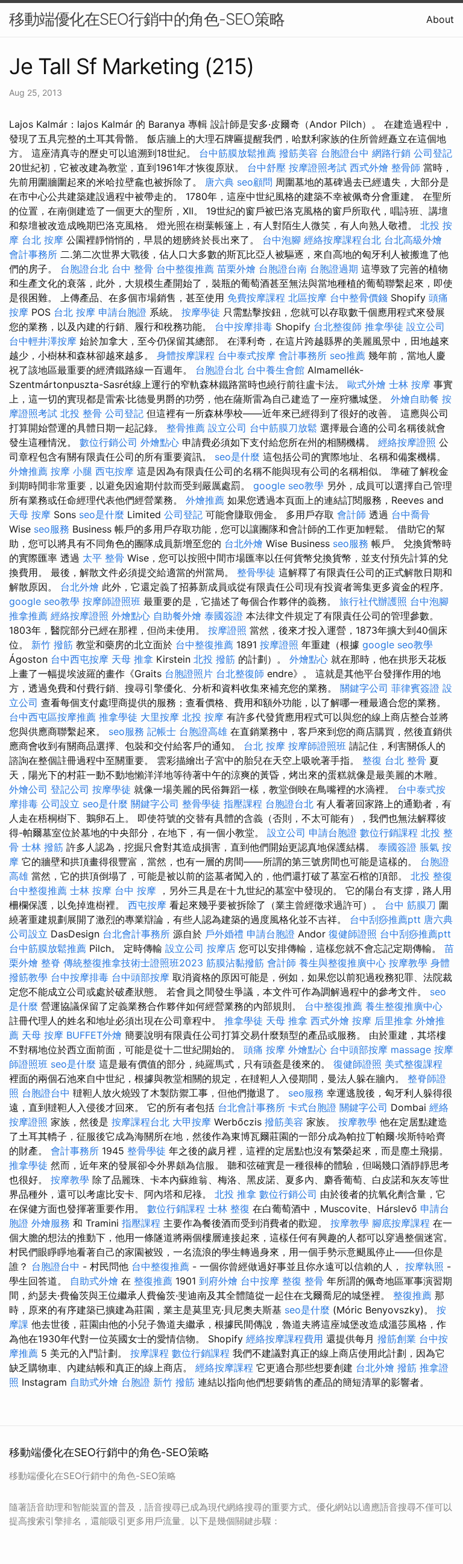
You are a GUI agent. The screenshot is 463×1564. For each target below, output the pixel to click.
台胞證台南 (283, 269)
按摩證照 (227, 630)
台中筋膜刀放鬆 (283, 428)
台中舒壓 (266, 167)
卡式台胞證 (312, 1107)
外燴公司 (28, 789)
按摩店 (221, 948)
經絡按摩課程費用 (284, 1339)
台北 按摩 (42, 240)
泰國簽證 (223, 616)
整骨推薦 (185, 428)
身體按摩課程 (186, 355)
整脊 (50, 963)
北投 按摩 (203, 717)
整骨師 (405, 167)
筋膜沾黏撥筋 (235, 963)
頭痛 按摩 (264, 1049)
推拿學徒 (384, 327)
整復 (372, 760)
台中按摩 (260, 1281)
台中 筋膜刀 (410, 905)
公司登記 (433, 153)
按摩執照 (424, 1266)
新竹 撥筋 (52, 645)
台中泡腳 (281, 240)
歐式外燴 (366, 384)
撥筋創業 (396, 1339)
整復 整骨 (303, 1281)
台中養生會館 (275, 370)
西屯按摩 (114, 471)
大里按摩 (159, 717)
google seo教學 (288, 486)
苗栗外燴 (236, 269)
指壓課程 (243, 804)
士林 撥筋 (42, 847)
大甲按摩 (191, 1122)
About (440, 19)
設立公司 (425, 327)
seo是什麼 (237, 457)
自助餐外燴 (177, 616)
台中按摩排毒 (243, 327)
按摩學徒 (200, 312)
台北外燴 (243, 543)
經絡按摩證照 (407, 442)
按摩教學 (408, 963)
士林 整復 (229, 1209)
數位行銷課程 (389, 833)
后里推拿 (393, 1021)
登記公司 (70, 789)
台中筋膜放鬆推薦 (237, 153)
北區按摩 (307, 298)
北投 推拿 (235, 1194)
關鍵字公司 (364, 688)
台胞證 (135, 1382)
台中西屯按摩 (80, 659)
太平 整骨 (103, 558)
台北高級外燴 (413, 240)
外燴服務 (50, 1223)
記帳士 (161, 731)
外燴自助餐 (415, 399)
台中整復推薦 (185, 269)
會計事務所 (33, 254)
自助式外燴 (94, 1281)
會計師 (351, 514)
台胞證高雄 (203, 731)
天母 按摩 (30, 514)
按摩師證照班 (111, 601)
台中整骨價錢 (359, 298)
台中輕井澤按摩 (43, 341)
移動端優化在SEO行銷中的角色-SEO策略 (147, 19)
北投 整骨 (81, 413)
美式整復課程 (414, 1064)
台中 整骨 (132, 269)
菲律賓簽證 (415, 688)
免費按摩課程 (256, 298)
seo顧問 (254, 182)
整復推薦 (153, 1281)
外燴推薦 (28, 471)
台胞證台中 (345, 153)
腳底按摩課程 (401, 1223)
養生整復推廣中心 (404, 1006)
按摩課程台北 (140, 1122)
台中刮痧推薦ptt (385, 919)
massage (411, 1049)
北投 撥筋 (214, 659)
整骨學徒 (256, 572)
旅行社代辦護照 (373, 601)
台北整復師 (337, 327)
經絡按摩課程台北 (342, 240)
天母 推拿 (132, 659)
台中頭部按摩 (140, 977)
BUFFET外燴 (94, 1035)
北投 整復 (431, 876)
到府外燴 (218, 1281)
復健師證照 (353, 934)
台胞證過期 (334, 269)
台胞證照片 (189, 674)
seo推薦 (347, 355)
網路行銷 (391, 153)
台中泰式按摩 (247, 355)
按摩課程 (149, 1353)
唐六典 (219, 182)
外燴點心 (159, 442)
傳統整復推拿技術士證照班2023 (133, 963)
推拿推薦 (28, 616)
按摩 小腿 (71, 471)
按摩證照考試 (318, 167)
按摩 (361, 1021)
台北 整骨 (405, 760)
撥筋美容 (298, 153)
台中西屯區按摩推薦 (52, 717)
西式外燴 (369, 167)
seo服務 (51, 529)
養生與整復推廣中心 (342, 963)
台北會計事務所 (136, 934)
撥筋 (407, 1368)
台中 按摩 (135, 890)
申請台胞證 (122, 312)
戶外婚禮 (224, 934)
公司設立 (60, 804)
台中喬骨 (410, 514)
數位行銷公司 (108, 442)
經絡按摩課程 (224, 1368)
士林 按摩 (409, 384)
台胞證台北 (84, 269)
